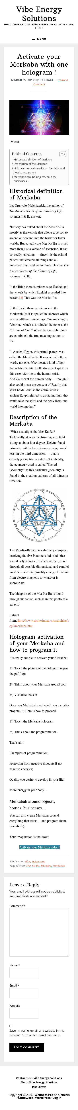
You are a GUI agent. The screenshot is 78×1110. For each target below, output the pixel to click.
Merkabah (59, 865)
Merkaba (45, 865)
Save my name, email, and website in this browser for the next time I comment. (36, 1033)
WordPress (43, 1098)
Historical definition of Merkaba (33, 159)
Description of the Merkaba (30, 164)
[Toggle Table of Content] (61, 154)
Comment (17, 906)
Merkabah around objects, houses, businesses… (35, 179)
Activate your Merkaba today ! (39, 847)
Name (14, 965)
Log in (57, 1098)
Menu (41, 38)
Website (14, 1006)
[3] (21, 297)
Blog (27, 861)
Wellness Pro (44, 1095)
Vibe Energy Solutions (39, 14)
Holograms (38, 861)
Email (14, 985)
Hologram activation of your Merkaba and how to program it (39, 170)
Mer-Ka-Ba (32, 865)
